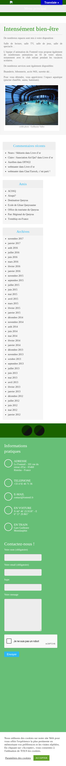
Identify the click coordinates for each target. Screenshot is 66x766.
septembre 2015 (16, 280)
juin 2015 (12, 289)
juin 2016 (12, 257)
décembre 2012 (15, 396)
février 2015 (14, 308)
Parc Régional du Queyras (21, 214)
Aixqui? (12, 195)
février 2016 (14, 266)
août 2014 (13, 326)
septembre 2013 (16, 363)
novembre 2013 (15, 354)
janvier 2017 (14, 243)
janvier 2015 (14, 312)
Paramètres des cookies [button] (18, 758)
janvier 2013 (14, 391)
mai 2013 (12, 377)
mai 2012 (12, 410)
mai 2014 (12, 336)
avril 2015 (13, 299)
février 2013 (14, 387)
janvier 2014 (14, 345)
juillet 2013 (13, 368)
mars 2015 (13, 303)
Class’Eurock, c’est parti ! (37, 171)
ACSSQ (12, 191)
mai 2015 (12, 294)
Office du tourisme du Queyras (23, 209)
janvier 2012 (14, 414)
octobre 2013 (14, 359)
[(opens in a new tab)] (26, 665)
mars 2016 (13, 261)
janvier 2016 (14, 271)
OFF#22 (26, 162)
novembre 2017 (15, 238)
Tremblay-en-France (18, 219)
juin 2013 (12, 373)
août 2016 (13, 248)
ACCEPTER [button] (41, 758)
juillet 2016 (13, 252)
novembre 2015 (15, 275)
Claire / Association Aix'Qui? (22, 157)
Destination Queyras (18, 200)
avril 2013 (13, 382)
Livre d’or (35, 153)
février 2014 (14, 340)
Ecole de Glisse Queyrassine (22, 205)
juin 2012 (12, 405)
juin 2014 (12, 331)
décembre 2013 (15, 349)
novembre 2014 (15, 322)
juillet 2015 (13, 285)
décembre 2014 (15, 317)
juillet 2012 (13, 400)
